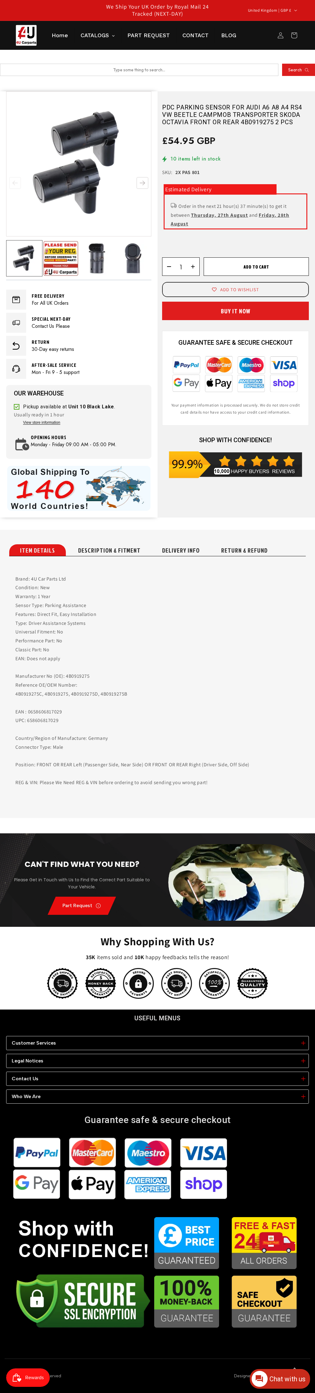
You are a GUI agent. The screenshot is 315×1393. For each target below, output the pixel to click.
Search (295, 69)
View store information (41, 423)
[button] (142, 183)
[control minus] (167, 266)
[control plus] (195, 266)
